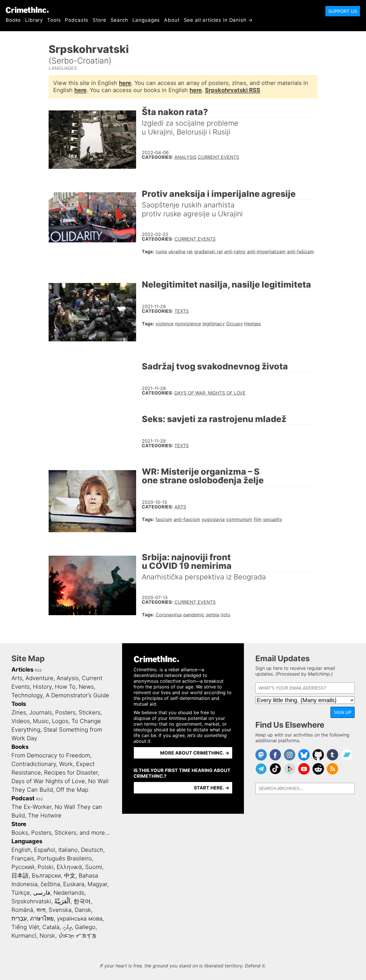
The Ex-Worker (31, 806)
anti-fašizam (300, 251)
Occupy (234, 323)
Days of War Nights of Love (48, 781)
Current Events (218, 157)
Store (99, 20)
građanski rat (208, 251)
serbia (212, 614)
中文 (69, 875)
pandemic (193, 614)
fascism (164, 519)
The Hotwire (44, 815)
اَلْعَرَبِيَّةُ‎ (62, 901)
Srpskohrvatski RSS (232, 90)
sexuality (272, 519)
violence (165, 323)
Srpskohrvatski (31, 901)
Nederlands (68, 892)
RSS (38, 670)
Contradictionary (33, 764)
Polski (45, 867)
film (258, 519)
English (21, 849)
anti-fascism (187, 519)
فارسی (41, 892)
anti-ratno (235, 251)
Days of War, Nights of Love (210, 393)
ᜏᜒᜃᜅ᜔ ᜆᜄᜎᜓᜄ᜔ (77, 935)
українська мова (79, 918)
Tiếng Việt (25, 927)
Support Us (342, 11)
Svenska (60, 909)
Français (22, 858)
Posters (65, 712)
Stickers (89, 712)
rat (190, 251)
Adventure (39, 678)
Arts (180, 507)
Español (44, 849)
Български (46, 875)
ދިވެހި (67, 927)
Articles (22, 669)
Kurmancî (23, 935)
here (125, 83)
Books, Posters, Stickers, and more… (60, 832)
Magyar (97, 884)
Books (13, 20)
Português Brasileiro (64, 858)
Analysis (185, 157)
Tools (54, 20)
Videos (20, 721)
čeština (50, 884)
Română (22, 909)
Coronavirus (169, 614)
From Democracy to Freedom (50, 755)
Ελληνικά (69, 867)
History (42, 686)
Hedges (252, 323)
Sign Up (342, 712)
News (86, 686)
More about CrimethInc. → (194, 753)
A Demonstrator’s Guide (77, 695)
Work (66, 764)
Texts (181, 311)
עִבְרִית (19, 918)
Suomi (93, 867)
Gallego (85, 927)
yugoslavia (213, 519)
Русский (22, 867)
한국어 (82, 901)
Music (41, 721)
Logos (60, 721)
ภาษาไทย (42, 918)
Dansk (83, 909)
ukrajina (176, 251)
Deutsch (92, 849)
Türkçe (20, 892)
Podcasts (76, 20)
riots (225, 614)
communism (239, 519)
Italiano (68, 849)
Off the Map (72, 789)
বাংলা (40, 909)
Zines (18, 712)
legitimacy (213, 323)
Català (50, 927)
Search (119, 20)
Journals (40, 712)
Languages (146, 20)
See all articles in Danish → (218, 20)
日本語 (20, 875)
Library (34, 20)
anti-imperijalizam (266, 251)
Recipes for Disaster (71, 772)
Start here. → (211, 788)
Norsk (47, 935)
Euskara (73, 884)
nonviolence (188, 323)
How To (65, 686)
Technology (27, 695)
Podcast (23, 798)
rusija (161, 251)
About (171, 20)
